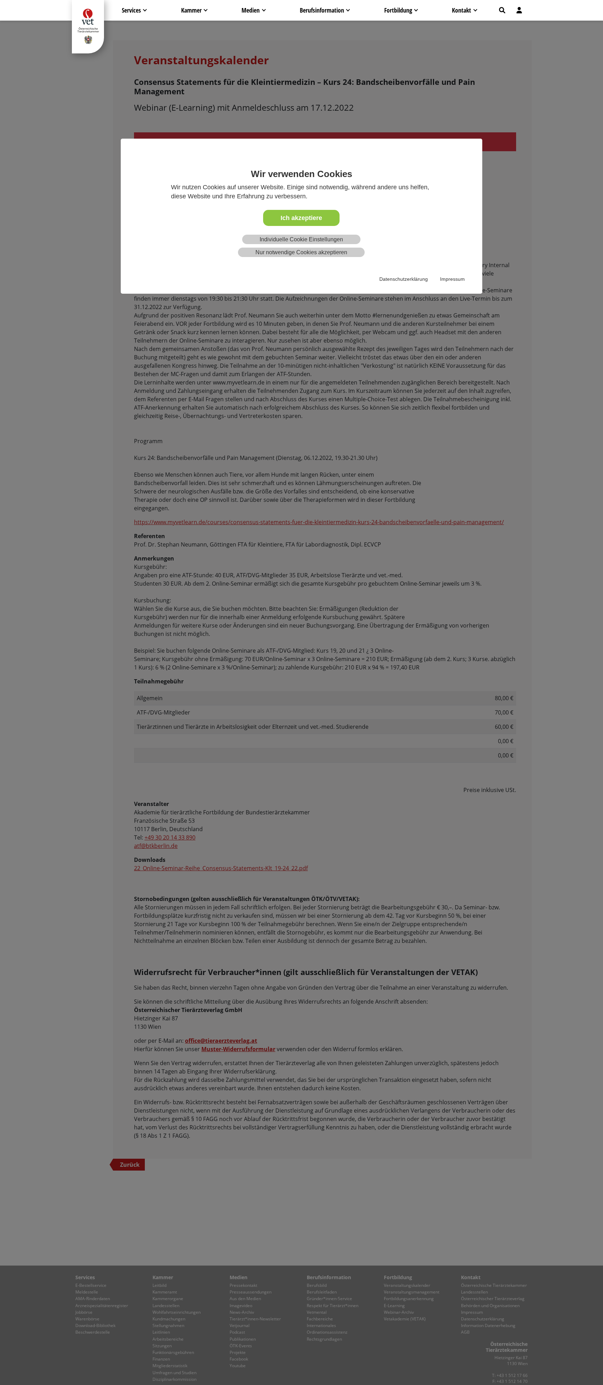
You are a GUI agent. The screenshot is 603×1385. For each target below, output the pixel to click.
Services (131, 10)
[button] (502, 10)
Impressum (452, 279)
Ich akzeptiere (301, 217)
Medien (250, 10)
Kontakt (461, 10)
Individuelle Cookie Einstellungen (301, 239)
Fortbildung (398, 10)
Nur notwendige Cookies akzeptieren (301, 252)
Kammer (191, 10)
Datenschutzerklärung (403, 279)
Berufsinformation (322, 10)
